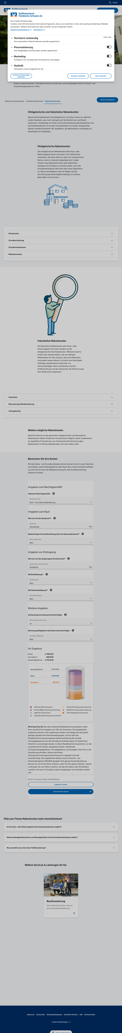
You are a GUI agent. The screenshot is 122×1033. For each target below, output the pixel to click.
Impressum (38, 29)
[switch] (109, 47)
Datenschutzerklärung (20, 29)
